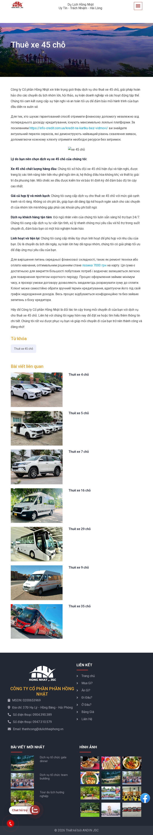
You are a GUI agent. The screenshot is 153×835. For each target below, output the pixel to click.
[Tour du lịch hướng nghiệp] (89, 793)
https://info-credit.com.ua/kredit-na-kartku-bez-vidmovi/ (68, 128)
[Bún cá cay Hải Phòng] (131, 763)
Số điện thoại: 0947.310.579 (32, 722)
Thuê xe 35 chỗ (80, 606)
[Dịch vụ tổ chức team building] (131, 777)
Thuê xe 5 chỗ (79, 413)
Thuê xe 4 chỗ (79, 374)
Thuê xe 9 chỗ (79, 567)
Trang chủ (88, 676)
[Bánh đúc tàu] (89, 763)
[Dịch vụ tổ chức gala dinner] (110, 777)
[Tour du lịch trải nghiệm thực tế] (89, 809)
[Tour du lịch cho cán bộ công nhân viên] (110, 793)
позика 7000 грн (94, 265)
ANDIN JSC (90, 830)
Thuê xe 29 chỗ (80, 529)
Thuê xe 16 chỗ (80, 490)
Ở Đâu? (86, 705)
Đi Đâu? (86, 697)
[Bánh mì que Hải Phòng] (110, 763)
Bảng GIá (87, 712)
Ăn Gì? (85, 690)
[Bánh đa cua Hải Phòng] (89, 777)
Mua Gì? (87, 683)
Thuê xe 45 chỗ (23, 348)
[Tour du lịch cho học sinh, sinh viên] (131, 793)
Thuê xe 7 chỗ (79, 452)
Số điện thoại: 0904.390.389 (32, 715)
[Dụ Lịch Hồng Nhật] (17, 5)
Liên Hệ (86, 719)
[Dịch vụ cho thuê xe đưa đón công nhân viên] (131, 809)
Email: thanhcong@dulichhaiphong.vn (38, 729)
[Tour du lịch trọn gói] (110, 809)
